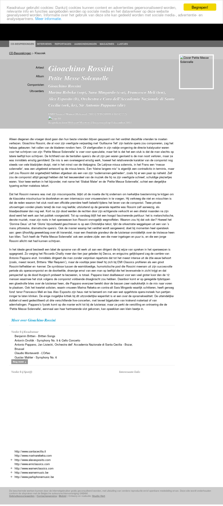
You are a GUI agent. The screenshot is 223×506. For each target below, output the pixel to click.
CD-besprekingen (22, 44)
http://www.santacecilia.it (30, 451)
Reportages (63, 44)
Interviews (44, 44)
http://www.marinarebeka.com (33, 455)
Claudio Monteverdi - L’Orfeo (32, 353)
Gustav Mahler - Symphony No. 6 (36, 357)
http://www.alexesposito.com (33, 460)
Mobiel (62, 496)
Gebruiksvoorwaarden (22, 496)
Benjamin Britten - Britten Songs (35, 336)
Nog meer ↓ (19, 361)
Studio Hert (98, 496)
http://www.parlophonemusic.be (34, 477)
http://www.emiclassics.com (32, 464)
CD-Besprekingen (20, 53)
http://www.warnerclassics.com (34, 468)
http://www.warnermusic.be (31, 472)
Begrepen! (200, 7)
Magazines (107, 44)
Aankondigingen (85, 44)
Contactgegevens (47, 496)
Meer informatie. (48, 18)
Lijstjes (122, 44)
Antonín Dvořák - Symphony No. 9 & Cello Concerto (47, 340)
